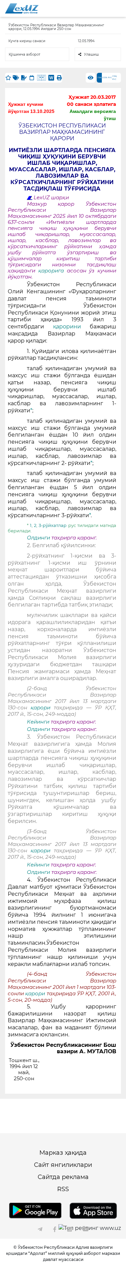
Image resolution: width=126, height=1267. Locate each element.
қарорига (51, 271)
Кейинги (38, 722)
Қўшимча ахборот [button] (24, 54)
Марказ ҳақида (63, 1152)
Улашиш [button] (91, 54)
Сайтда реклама (63, 1177)
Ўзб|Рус (114, 78)
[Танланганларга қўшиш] (8, 78)
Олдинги (38, 538)
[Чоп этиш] (59, 78)
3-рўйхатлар (53, 525)
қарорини (67, 326)
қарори (42, 708)
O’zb (104, 77)
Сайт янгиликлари (63, 1165)
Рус (110, 77)
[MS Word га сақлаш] (51, 78)
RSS (63, 1189)
